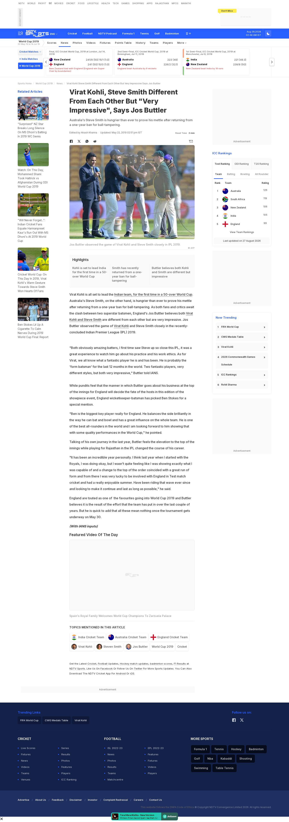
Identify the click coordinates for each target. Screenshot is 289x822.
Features (66, 766)
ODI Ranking (242, 163)
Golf (157, 33)
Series (65, 748)
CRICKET (70, 3)
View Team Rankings (242, 232)
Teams (25, 773)
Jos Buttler (140, 646)
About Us (40, 799)
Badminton (172, 33)
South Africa (238, 199)
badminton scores (161, 663)
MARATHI (186, 3)
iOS (132, 673)
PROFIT (42, 3)
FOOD (81, 3)
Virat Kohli (121, 326)
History (140, 42)
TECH (116, 3)
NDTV (21, 3)
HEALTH (105, 3)
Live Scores (28, 748)
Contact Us (155, 799)
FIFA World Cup (230, 326)
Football (87, 33)
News (64, 42)
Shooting (245, 758)
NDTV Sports (77, 668)
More (181, 42)
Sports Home (25, 83)
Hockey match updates (134, 663)
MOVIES (58, 3)
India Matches (30, 58)
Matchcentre (115, 779)
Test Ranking (222, 163)
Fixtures (105, 42)
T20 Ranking (261, 163)
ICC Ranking (68, 779)
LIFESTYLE (93, 3)
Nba (210, 758)
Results (65, 754)
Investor (93, 799)
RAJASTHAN (162, 3)
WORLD (31, 3)
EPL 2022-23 (156, 748)
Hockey (236, 749)
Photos (77, 42)
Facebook (106, 668)
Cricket (72, 33)
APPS (150, 3)
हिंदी (50, 3)
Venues (25, 779)
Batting (231, 174)
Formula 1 (128, 33)
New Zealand (238, 207)
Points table (123, 42)
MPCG (175, 3)
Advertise (23, 799)
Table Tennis (224, 768)
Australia (236, 191)
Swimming (201, 768)
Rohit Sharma (229, 384)
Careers (138, 799)
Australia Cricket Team (130, 637)
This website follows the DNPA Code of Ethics (168, 807)
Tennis (144, 33)
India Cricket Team (91, 637)
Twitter (138, 668)
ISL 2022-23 (115, 748)
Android (121, 673)
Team (218, 174)
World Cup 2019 (29, 42)
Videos (91, 42)
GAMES (125, 3)
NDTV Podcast (107, 33)
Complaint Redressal (115, 799)
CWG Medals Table (232, 336)
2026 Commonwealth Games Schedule (238, 360)
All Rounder (262, 174)
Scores (52, 42)
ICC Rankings (229, 374)
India (233, 215)
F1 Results (180, 663)
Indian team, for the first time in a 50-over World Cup (153, 294)
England (235, 224)
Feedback (58, 799)
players (168, 42)
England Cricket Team (172, 637)
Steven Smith (112, 646)
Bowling (245, 174)
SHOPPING (138, 3)
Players (65, 773)
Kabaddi (226, 758)
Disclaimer (76, 799)
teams (154, 42)
